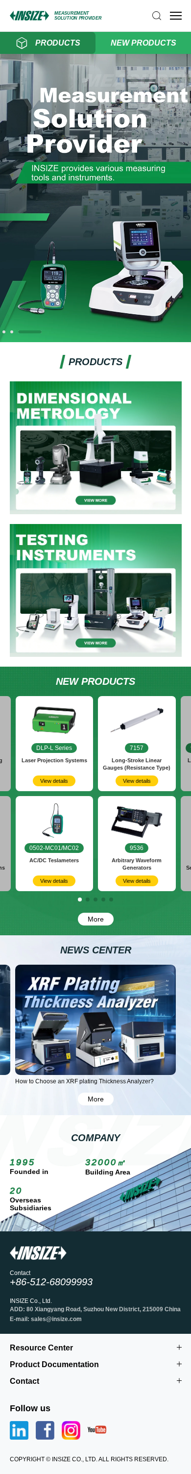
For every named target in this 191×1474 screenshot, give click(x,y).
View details (54, 781)
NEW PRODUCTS (143, 43)
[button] (3, 331)
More (96, 919)
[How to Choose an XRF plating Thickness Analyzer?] (95, 1020)
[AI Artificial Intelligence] (95, 338)
